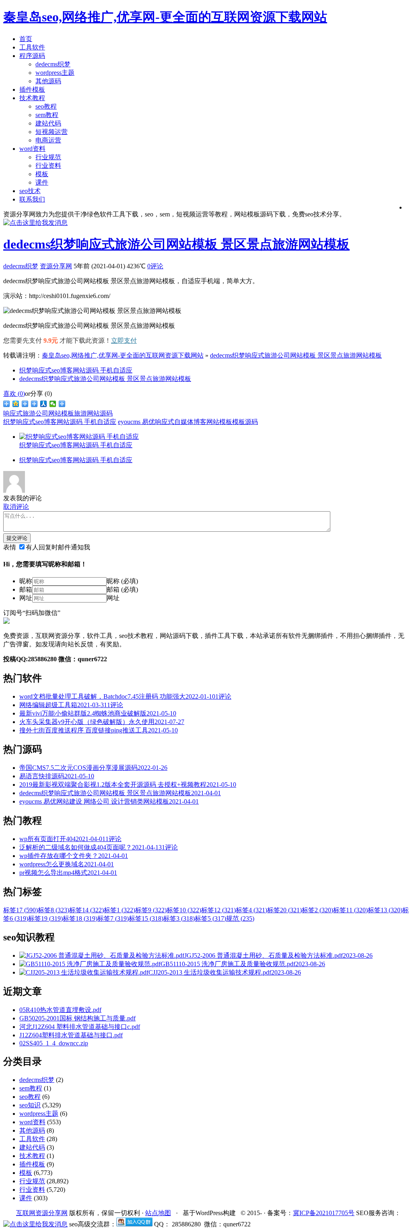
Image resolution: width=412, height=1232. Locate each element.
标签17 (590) (20, 910)
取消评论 (16, 506)
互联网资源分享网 (42, 1212)
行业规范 (48, 157)
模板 (41, 174)
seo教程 (46, 106)
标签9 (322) (151, 910)
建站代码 (48, 123)
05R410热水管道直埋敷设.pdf (60, 1009)
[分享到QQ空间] (15, 404)
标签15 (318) (146, 918)
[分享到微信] (52, 404)
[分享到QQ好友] (34, 404)
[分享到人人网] (43, 404)
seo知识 (30, 1105)
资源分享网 (56, 266)
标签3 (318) (179, 918)
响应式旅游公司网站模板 (38, 413)
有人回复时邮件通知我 (58, 547)
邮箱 (25, 589)
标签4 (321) (251, 910)
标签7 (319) (113, 918)
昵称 (25, 581)
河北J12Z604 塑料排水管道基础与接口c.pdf (79, 1026)
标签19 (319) (45, 918)
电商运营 (48, 140)
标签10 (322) (184, 910)
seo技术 (30, 190)
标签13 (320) (385, 910)
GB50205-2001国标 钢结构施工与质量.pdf (77, 1018)
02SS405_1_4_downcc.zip (53, 1043)
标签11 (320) (350, 910)
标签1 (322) (119, 910)
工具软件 (32, 47)
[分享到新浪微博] (6, 404)
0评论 (155, 266)
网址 (25, 597)
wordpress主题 (54, 72)
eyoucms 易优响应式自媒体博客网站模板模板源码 (188, 421)
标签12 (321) (218, 910)
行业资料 (48, 165)
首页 (25, 38)
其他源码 (48, 81)
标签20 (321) (284, 910)
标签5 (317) (210, 918)
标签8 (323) (53, 910)
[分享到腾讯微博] (25, 404)
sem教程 (46, 114)
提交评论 (16, 538)
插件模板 (32, 89)
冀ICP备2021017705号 (323, 1212)
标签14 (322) (86, 910)
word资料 (32, 148)
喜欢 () (14, 393)
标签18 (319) (80, 918)
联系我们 (32, 199)
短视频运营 (51, 131)
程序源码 (32, 55)
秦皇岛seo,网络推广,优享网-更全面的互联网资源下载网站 (123, 355)
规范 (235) (240, 918)
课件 (41, 182)
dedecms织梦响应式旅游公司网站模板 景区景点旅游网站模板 (176, 244)
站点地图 (158, 1212)
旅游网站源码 (93, 413)
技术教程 (32, 98)
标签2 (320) (317, 910)
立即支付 (124, 340)
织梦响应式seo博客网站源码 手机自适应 (75, 370)
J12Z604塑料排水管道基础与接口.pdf (71, 1035)
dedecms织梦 (52, 64)
